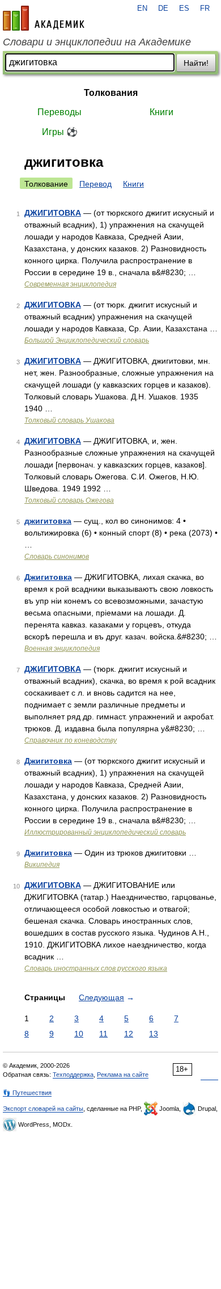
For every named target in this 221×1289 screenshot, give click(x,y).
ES (184, 8)
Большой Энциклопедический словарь (86, 340)
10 (78, 1033)
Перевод (95, 183)
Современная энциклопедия (70, 284)
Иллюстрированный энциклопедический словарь (105, 832)
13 (153, 1033)
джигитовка (47, 520)
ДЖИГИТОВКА (52, 212)
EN (142, 8)
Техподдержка (73, 1074)
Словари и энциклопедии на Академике (97, 42)
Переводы (59, 112)
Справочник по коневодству (70, 740)
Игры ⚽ (60, 132)
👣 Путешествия (27, 1092)
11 (103, 1033)
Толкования (111, 93)
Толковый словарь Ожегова (69, 500)
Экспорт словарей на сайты (43, 1108)
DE (163, 8)
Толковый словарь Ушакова (69, 420)
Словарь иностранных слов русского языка (95, 968)
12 (128, 1033)
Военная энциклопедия (62, 648)
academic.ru (43, 18)
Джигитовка (48, 577)
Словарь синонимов (56, 557)
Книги (161, 112)
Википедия (42, 865)
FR (205, 8)
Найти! (196, 63)
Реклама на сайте (122, 1074)
